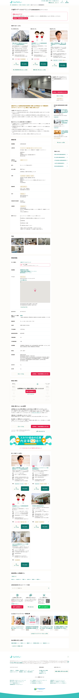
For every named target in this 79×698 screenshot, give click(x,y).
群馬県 (38, 579)
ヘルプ (28, 670)
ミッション (32, 670)
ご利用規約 (17, 670)
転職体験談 (21, 671)
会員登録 (66, 2)
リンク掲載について (42, 671)
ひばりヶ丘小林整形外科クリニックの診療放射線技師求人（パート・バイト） (20, 544)
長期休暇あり (23, 193)
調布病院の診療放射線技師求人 (38, 505)
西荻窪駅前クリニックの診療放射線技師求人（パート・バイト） (39, 44)
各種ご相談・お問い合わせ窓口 (61, 671)
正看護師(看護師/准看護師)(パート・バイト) (28, 271)
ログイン (62, 2)
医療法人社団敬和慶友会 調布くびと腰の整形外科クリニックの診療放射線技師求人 (58, 44)
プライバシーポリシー (36, 412)
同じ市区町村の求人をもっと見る (20, 69)
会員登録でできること (15, 603)
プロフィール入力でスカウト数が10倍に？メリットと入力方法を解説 (17, 627)
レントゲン (39, 148)
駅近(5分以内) (23, 276)
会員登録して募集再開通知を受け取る (20, 18)
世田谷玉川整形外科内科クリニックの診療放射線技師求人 (64, 121)
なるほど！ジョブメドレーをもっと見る (39, 633)
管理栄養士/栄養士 (37, 643)
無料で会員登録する (30, 391)
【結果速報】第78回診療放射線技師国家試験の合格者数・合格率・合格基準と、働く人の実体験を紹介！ (32, 627)
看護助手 (29, 643)
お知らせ (25, 671)
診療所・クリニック (24, 160)
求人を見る (24, 64)
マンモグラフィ (23, 148)
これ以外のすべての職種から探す (17, 646)
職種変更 (47, 0)
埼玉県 (13, 579)
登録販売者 (46, 643)
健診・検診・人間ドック (30, 148)
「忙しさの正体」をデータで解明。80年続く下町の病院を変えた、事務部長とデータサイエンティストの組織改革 (46, 627)
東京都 (14, 576)
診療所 (21, 315)
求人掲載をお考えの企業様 (43, 670)
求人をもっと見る (61, 142)
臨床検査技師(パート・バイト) (25, 272)
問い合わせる (31, 606)
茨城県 (34, 579)
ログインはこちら (30, 394)
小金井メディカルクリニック (25, 262)
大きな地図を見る (23, 280)
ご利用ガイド (50, 0)
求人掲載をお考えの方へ (55, 0)
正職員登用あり (23, 206)
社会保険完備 (23, 175)
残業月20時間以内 (24, 186)
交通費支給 (28, 175)
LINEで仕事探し (43, 0)
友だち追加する (44, 607)
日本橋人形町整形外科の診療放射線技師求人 (64, 132)
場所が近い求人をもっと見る (39, 69)
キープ (57, 2)
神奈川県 (18, 579)
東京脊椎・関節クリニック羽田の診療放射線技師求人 (64, 111)
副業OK (32, 175)
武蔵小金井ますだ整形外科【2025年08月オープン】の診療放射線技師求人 (20, 44)
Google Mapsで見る (24, 307)
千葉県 (24, 579)
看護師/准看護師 (15, 643)
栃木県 (29, 579)
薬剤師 (23, 643)
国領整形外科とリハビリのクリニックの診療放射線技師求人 (40, 468)
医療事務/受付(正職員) (24, 269)
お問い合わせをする (40, 431)
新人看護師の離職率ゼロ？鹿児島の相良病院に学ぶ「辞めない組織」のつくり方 (61, 627)
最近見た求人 (52, 2)
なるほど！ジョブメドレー (14, 671)
